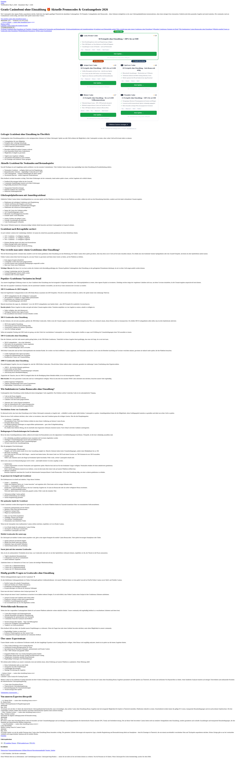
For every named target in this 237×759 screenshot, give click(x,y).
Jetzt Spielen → (118, 54)
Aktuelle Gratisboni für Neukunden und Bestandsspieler (48, 29)
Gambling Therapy (9, 743)
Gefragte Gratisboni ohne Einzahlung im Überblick (16, 29)
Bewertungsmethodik (38, 750)
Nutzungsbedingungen (15, 750)
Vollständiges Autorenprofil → (10, 692)
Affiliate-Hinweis (27, 750)
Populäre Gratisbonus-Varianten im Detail (165, 29)
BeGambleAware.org (131, 128)
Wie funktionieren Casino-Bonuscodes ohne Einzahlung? (196, 29)
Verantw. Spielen (50, 750)
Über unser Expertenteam (43, 31)
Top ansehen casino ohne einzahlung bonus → (14, 19)
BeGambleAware (23, 743)
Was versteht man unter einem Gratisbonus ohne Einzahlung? (134, 29)
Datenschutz (4, 750)
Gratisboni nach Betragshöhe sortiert (105, 29)
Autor (2, 3)
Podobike (3, 1)
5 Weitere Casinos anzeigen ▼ (118, 124)
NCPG (32, 743)
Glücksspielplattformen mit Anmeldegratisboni (80, 29)
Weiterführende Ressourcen (26, 31)
